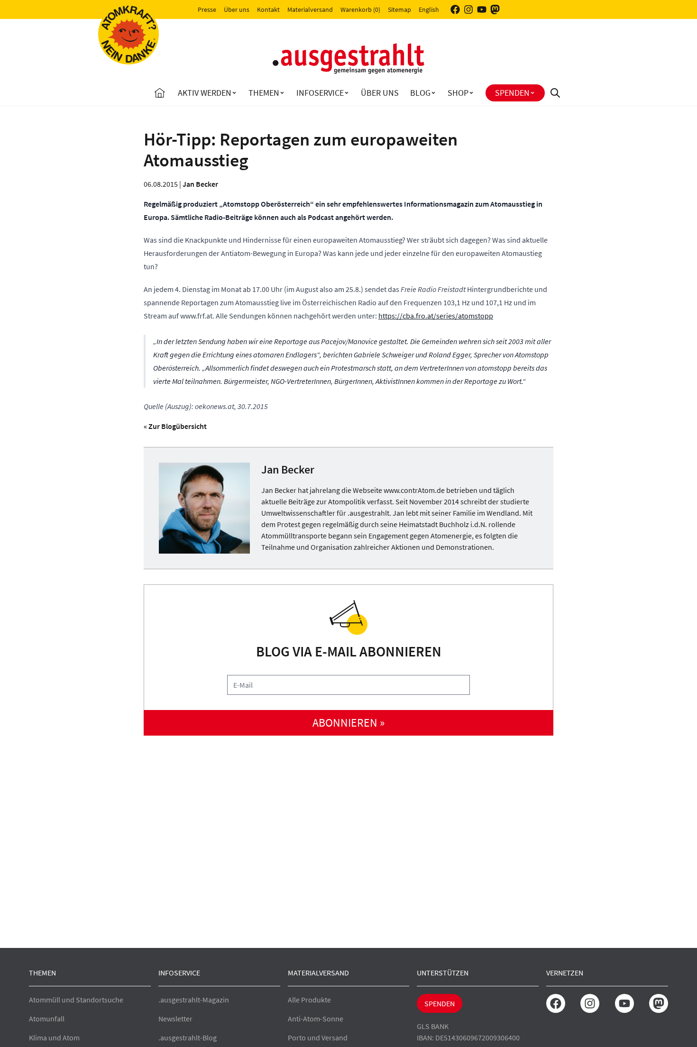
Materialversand (310, 9)
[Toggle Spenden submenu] (532, 93)
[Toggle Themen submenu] (282, 93)
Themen (263, 92)
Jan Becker (200, 184)
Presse (207, 9)
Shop (458, 92)
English (429, 9)
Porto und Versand (318, 1037)
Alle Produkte (309, 999)
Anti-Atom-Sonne (315, 1018)
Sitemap (399, 9)
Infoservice (320, 92)
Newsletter (175, 1018)
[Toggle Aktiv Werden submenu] (234, 93)
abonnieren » (348, 722)
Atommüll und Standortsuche (76, 999)
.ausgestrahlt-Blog (187, 1037)
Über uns (236, 9)
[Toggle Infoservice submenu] (346, 93)
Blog (420, 92)
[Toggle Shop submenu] (471, 93)
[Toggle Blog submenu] (433, 93)
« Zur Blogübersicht (175, 426)
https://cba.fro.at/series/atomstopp (435, 315)
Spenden (512, 92)
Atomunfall (46, 1018)
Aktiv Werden (204, 92)
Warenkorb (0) (360, 9)
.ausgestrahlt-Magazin (193, 999)
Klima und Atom (54, 1037)
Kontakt (268, 9)
